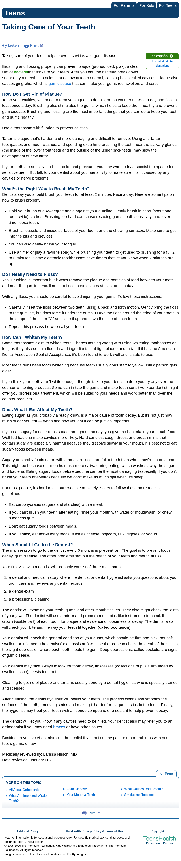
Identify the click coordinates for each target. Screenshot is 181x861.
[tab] (166, 773)
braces (59, 727)
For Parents (124, 5)
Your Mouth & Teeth (81, 795)
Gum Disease (77, 789)
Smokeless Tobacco (139, 795)
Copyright (157, 831)
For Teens (168, 5)
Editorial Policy (27, 831)
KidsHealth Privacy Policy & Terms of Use (94, 831)
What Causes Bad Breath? (143, 789)
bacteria (21, 72)
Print (34, 45)
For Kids (146, 5)
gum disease (60, 83)
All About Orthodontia (24, 789)
